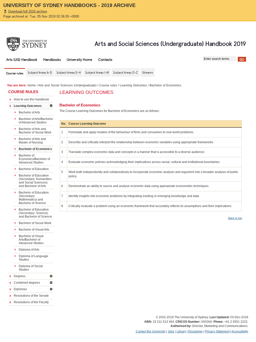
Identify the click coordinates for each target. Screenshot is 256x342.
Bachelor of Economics (35, 149)
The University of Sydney (32, 44)
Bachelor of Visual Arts (34, 229)
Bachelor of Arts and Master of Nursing (32, 140)
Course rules (108, 85)
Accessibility (240, 331)
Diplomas (20, 289)
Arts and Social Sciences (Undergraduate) (67, 85)
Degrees (20, 276)
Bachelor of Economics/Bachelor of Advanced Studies (34, 159)
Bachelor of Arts (29, 112)
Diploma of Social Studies (31, 267)
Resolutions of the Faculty (31, 302)
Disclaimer (195, 331)
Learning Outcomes (133, 85)
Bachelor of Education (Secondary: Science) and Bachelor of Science (35, 213)
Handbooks (52, 59)
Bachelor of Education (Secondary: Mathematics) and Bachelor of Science (34, 198)
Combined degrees (27, 282)
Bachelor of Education (34, 169)
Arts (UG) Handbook (21, 59)
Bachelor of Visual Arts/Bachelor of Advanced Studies (31, 239)
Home (32, 85)
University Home (79, 59)
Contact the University (151, 331)
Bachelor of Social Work (35, 223)
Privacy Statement (217, 331)
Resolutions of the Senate (31, 295)
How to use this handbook (31, 99)
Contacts (105, 59)
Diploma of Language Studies (33, 257)
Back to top (235, 218)
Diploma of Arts (29, 249)
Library (181, 331)
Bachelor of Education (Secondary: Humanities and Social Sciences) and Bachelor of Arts (35, 181)
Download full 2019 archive (27, 11)
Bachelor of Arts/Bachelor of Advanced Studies (36, 120)
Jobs (171, 331)
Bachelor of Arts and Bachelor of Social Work (35, 130)
